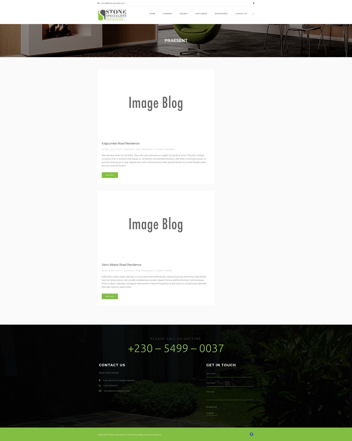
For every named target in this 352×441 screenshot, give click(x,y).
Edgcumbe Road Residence (121, 143)
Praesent (159, 149)
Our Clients (201, 14)
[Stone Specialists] (112, 15)
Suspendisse (169, 149)
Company (167, 14)
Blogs (138, 149)
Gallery (184, 14)
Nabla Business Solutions (149, 435)
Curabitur (159, 270)
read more (109, 175)
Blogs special (147, 149)
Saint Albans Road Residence (121, 264)
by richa (105, 149)
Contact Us (241, 14)
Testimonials (221, 14)
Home (152, 14)
